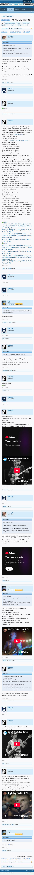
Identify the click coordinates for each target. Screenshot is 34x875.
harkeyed (4, 114)
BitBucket (10, 89)
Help (32, 870)
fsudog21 (10, 36)
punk (7, 25)
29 (10, 31)
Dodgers (10, 9)
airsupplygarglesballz (10, 23)
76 (24, 31)
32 (17, 31)
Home (3, 9)
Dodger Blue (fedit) (5, 870)
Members (24, 9)
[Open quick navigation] (31, 16)
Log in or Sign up (27, 1)
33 (19, 31)
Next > (27, 31)
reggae (12, 25)
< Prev (2, 31)
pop (3, 25)
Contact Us (27, 870)
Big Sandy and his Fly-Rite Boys (19, 140)
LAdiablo (10, 102)
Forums (17, 9)
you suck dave (23, 25)
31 (15, 31)
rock (17, 25)
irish (3, 82)
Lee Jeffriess (17, 134)
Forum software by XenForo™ (7, 872)
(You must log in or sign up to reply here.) (23, 856)
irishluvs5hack (26, 23)
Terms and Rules (30, 872)
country (18, 23)
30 (13, 31)
